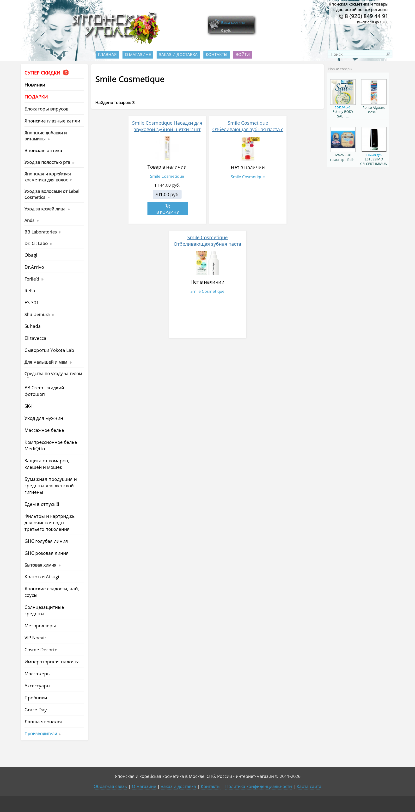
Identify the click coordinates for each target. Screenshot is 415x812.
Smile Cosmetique (167, 176)
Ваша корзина (233, 22)
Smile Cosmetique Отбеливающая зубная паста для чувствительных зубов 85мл (207, 244)
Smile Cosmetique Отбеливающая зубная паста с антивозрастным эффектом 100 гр (248, 133)
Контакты (216, 54)
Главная (107, 54)
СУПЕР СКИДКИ (42, 72)
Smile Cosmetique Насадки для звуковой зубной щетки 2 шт (167, 126)
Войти (243, 54)
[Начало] (114, 43)
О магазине (138, 54)
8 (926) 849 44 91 (365, 16)
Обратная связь (110, 786)
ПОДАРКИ (36, 96)
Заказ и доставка (178, 54)
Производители (40, 733)
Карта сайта (309, 786)
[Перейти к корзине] (214, 29)
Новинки (34, 84)
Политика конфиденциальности (258, 786)
